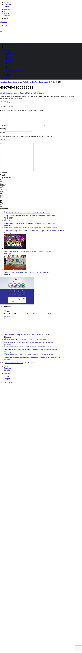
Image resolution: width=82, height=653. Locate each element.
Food (9, 67)
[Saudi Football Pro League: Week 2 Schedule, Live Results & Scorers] (15, 332)
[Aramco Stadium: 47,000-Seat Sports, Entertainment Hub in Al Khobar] (25, 339)
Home (6, 44)
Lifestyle (8, 60)
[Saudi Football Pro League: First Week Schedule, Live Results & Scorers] (15, 248)
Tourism (10, 58)
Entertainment (12, 64)
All (9, 53)
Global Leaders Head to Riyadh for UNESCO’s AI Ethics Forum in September (29, 223)
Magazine (7, 6)
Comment (3, 125)
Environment (11, 54)
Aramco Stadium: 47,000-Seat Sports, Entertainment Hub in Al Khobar (28, 342)
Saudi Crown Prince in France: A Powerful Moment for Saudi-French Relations (31, 350)
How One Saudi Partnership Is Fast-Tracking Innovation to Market (26, 272)
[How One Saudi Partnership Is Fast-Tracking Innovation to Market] (15, 269)
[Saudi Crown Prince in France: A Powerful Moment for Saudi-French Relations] (27, 347)
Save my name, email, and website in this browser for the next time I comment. (27, 136)
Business (7, 47)
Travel (7, 51)
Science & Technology (13, 71)
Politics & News (10, 45)
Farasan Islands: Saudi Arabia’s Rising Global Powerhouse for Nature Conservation (32, 357)
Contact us (7, 4)
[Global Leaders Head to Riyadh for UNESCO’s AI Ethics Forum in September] (7, 220)
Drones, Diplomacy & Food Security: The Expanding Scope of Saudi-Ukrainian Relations (34, 231)
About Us (7, 2)
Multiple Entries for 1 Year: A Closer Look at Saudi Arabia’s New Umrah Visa (29, 216)
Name (2, 129)
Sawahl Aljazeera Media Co (14, 363)
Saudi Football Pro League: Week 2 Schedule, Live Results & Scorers (27, 335)
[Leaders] (3, 22)
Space (9, 56)
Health (10, 69)
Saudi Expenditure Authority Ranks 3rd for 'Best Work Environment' (26, 82)
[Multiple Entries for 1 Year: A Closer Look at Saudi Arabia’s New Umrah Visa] (27, 213)
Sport (6, 49)
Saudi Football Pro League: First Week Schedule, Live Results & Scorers (28, 251)
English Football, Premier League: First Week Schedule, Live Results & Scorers (30, 314)
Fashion (10, 65)
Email (2, 132)
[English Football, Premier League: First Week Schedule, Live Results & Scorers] (7, 311)
